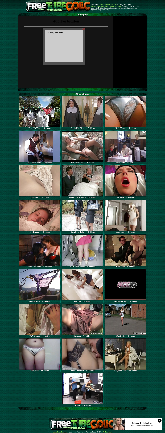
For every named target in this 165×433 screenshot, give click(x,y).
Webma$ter (107, 432)
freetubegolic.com (60, 432)
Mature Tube (95, 6)
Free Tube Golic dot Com (108, 4)
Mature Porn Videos (107, 6)
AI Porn (118, 6)
